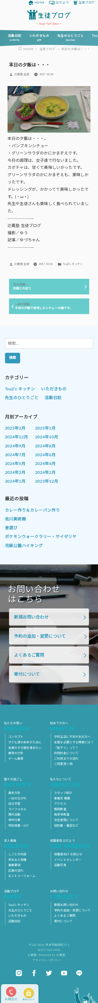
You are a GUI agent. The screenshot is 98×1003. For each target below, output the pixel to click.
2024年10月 (46, 437)
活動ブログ (13, 895)
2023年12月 (46, 481)
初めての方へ (62, 726)
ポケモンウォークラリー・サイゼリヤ (41, 537)
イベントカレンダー (67, 859)
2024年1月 (15, 481)
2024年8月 (45, 446)
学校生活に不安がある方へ (72, 736)
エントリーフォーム (21, 875)
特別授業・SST (18, 825)
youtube (64, 973)
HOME (40, 2)
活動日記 (14, 37)
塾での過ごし (17, 783)
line (79, 973)
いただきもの (39, 37)
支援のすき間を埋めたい (25, 747)
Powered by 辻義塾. (52, 955)
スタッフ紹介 (63, 792)
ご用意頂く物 (63, 763)
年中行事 (14, 820)
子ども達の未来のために (25, 742)
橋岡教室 (60, 809)
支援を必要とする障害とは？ (74, 742)
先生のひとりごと (70, 37)
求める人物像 (17, 859)
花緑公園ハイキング (24, 546)
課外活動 (14, 814)
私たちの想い (16, 726)
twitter (49, 973)
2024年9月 (15, 446)
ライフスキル (17, 809)
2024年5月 (15, 464)
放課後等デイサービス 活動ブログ (49, 15)
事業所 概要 (62, 798)
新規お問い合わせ (31, 617)
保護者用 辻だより (70, 844)
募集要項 (14, 865)
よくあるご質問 (29, 655)
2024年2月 (45, 473)
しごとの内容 (17, 854)
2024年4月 (45, 464)
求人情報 (16, 844)
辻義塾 (32, 955)
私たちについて (65, 783)
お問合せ (11, 999)
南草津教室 (61, 814)
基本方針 (14, 792)
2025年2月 (15, 428)
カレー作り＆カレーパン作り (32, 510)
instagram (19, 973)
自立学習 (14, 803)
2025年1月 (45, 428)
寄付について (29, 1000)
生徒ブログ (87, 2)
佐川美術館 (15, 519)
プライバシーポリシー (47, 960)
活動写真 (60, 865)
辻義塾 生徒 (21, 74)
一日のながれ (17, 798)
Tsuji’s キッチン (73, 264)
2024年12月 (16, 437)
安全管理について (66, 820)
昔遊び (11, 528)
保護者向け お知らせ (68, 854)
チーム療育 (16, 758)
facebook (34, 973)
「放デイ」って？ (66, 747)
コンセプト (16, 736)
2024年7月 (15, 455)
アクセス (60, 803)
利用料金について (66, 753)
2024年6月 (45, 455)
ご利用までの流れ (66, 758)
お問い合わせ (64, 895)
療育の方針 (16, 753)
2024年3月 (15, 473)
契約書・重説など (66, 825)
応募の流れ (16, 870)
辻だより (62, 2)
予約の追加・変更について (40, 636)
